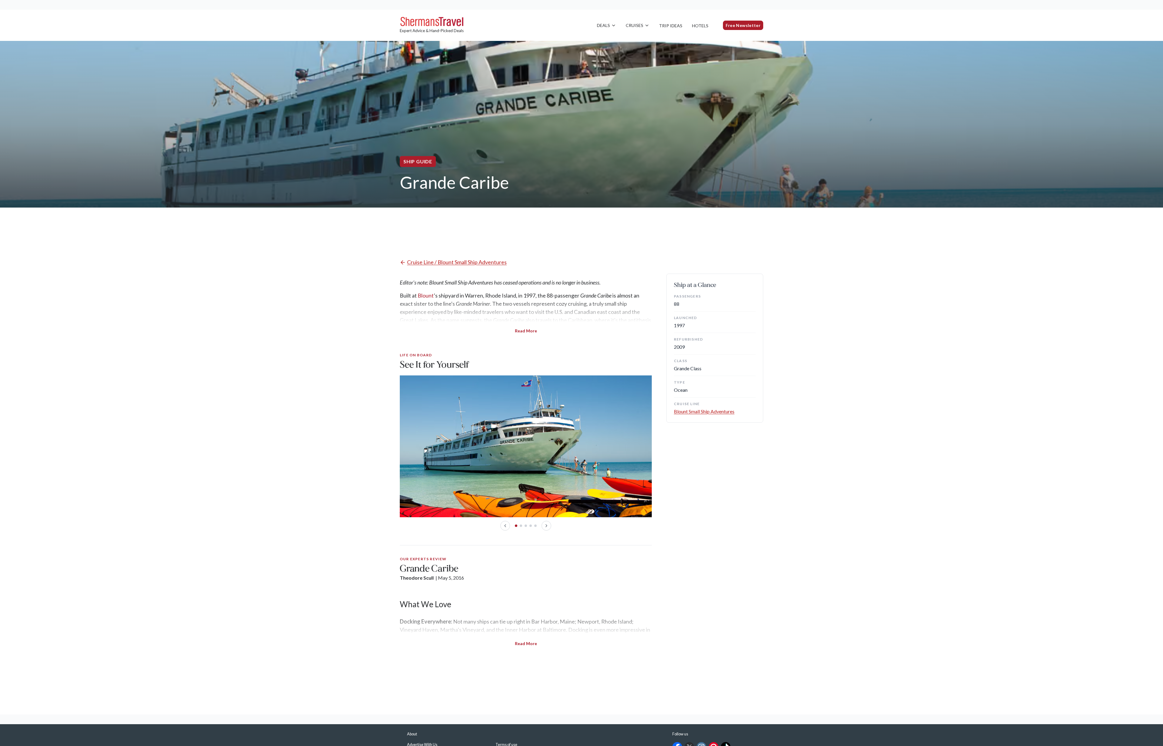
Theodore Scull (417, 578)
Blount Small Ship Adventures (704, 411)
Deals (603, 25)
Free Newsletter (743, 25)
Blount (426, 295)
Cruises (634, 25)
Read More (526, 330)
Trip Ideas (670, 25)
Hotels (700, 25)
